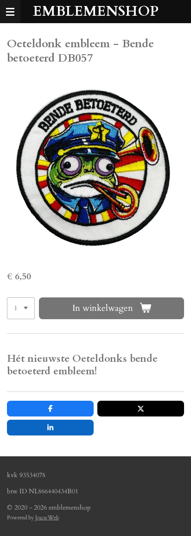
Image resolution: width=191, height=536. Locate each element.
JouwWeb (47, 517)
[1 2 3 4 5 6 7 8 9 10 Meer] (21, 308)
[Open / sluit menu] (10, 11)
